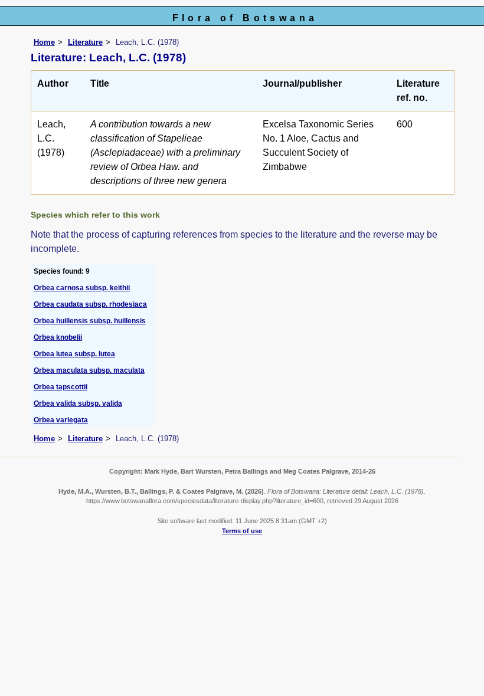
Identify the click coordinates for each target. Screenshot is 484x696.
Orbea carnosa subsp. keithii (82, 288)
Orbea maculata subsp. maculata (89, 370)
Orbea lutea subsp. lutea (74, 354)
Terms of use (242, 530)
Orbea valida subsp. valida (78, 403)
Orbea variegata (61, 420)
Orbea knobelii (58, 337)
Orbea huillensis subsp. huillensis (90, 321)
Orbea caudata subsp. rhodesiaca (90, 304)
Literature (85, 42)
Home (44, 42)
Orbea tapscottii (60, 387)
